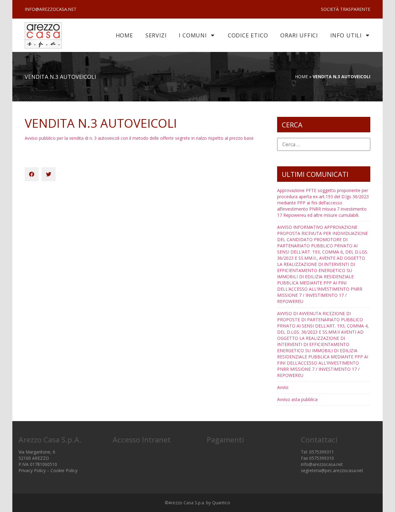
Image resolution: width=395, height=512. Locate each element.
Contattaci (319, 439)
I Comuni (192, 35)
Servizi (156, 35)
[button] (32, 174)
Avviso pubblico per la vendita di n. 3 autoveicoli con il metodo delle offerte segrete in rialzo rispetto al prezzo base (139, 138)
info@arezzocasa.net (322, 464)
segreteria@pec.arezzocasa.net (332, 470)
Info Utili (346, 35)
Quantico (221, 503)
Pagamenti (225, 439)
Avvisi (282, 387)
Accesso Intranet (142, 439)
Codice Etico (248, 35)
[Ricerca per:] (323, 134)
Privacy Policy (32, 470)
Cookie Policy (64, 470)
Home (124, 35)
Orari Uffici (299, 35)
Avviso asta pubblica (297, 399)
